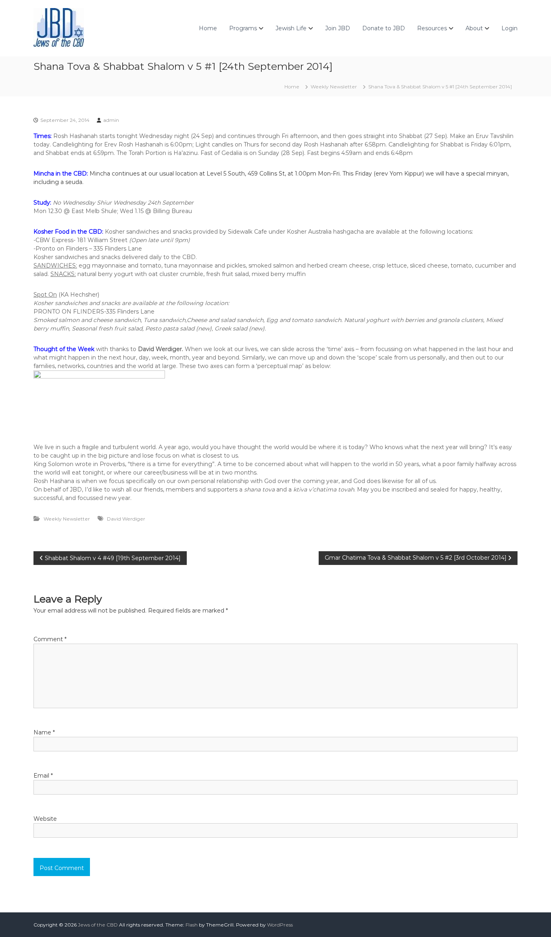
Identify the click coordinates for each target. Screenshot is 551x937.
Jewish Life (291, 28)
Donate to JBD (383, 28)
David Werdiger (126, 519)
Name (44, 732)
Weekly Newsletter (334, 87)
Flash (192, 925)
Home (208, 28)
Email (43, 775)
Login (509, 28)
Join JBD (337, 28)
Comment (50, 639)
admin (111, 120)
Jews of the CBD (98, 925)
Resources (432, 28)
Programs (243, 28)
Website (45, 818)
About (474, 28)
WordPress (280, 925)
